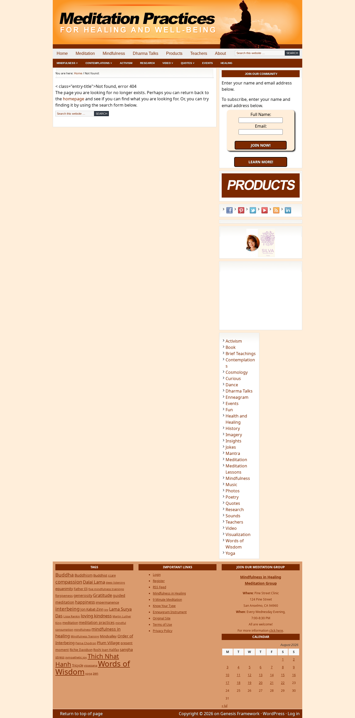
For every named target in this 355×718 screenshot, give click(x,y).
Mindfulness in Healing (169, 593)
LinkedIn (288, 210)
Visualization (238, 534)
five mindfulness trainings (106, 589)
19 (249, 683)
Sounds (233, 516)
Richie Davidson (81, 650)
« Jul (224, 705)
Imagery (234, 435)
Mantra (233, 453)
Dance (232, 385)
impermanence (107, 602)
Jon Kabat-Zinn (91, 609)
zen (95, 673)
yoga (88, 673)
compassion (68, 581)
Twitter (253, 210)
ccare (112, 575)
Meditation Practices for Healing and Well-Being (112, 18)
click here (276, 630)
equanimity (64, 588)
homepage (73, 99)
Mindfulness (114, 53)
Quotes (233, 503)
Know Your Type (164, 606)
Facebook (229, 210)
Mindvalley (108, 636)
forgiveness (64, 595)
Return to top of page (81, 713)
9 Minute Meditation (167, 599)
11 (238, 675)
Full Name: (261, 114)
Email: (261, 126)
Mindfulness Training (85, 636)
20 (260, 683)
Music (231, 484)
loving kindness (96, 616)
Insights (233, 441)
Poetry (232, 497)
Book (231, 347)
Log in (294, 713)
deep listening (115, 582)
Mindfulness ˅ (67, 63)
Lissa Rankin (71, 616)
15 (283, 675)
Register (159, 581)
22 (283, 683)
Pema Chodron (85, 643)
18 (238, 683)
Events (207, 63)
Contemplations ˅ (99, 63)
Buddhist (100, 575)
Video (231, 528)
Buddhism (84, 575)
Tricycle (77, 665)
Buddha (64, 574)
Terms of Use (162, 624)
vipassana (90, 665)
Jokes (231, 447)
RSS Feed (276, 210)
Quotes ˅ (187, 63)
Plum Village (108, 642)
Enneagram (237, 397)
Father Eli (81, 589)
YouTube (264, 210)
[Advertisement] (280, 18)
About (220, 53)
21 (272, 683)
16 (294, 675)
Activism (126, 63)
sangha (126, 649)
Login (157, 574)
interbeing (67, 608)
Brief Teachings (241, 353)
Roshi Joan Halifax (106, 650)
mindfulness (82, 629)
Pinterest (241, 210)
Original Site (161, 618)
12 (249, 675)
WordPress (274, 713)
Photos (233, 491)
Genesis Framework (240, 713)
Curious (233, 378)
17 (227, 683)
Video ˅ (167, 63)
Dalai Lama (94, 582)
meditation (70, 623)
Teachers (198, 53)
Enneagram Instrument (170, 612)
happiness (85, 602)
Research (147, 63)
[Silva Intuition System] (260, 256)
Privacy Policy (162, 631)
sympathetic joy (76, 657)
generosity (83, 595)
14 (272, 675)
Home (62, 53)
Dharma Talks (145, 53)
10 (227, 675)
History (233, 428)
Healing (226, 63)
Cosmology (237, 372)
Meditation (85, 53)
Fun (229, 410)
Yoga (230, 553)
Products (174, 53)
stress (59, 657)
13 (260, 675)
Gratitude (102, 595)
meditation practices (97, 622)
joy (106, 609)
